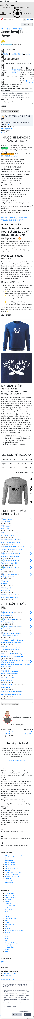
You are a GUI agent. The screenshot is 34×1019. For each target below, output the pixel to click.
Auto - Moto (9, 899)
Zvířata (7, 949)
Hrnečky (7, 901)
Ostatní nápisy (17, 29)
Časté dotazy (9, 860)
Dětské (20, 54)
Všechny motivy (10, 895)
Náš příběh (8, 881)
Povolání (7, 928)
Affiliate (7, 870)
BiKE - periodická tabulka (9, 597)
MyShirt (7, 951)
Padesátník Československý (10, 629)
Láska (7, 922)
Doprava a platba (10, 862)
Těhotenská (8, 941)
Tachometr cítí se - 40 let (9, 563)
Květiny (7, 920)
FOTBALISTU (26, 13)
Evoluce (7, 908)
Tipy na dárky (9, 893)
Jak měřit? (8, 866)
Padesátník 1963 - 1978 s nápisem (12, 656)
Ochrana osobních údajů (13, 872)
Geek (6, 912)
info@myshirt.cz (8, 975)
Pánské (5, 54)
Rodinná (7, 932)
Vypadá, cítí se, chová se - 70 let (12, 549)
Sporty (7, 937)
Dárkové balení (10, 864)
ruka (2, 129)
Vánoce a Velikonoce (12, 943)
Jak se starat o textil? (12, 868)
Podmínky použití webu (12, 876)
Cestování (8, 904)
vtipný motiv (9, 129)
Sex (6, 935)
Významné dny (10, 947)
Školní (7, 939)
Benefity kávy (5, 570)
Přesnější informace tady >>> (11, 156)
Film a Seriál (9, 910)
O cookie (8, 878)
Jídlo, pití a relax (10, 918)
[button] (20, 19)
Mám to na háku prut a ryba (10, 542)
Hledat (24, 24)
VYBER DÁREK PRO (6, 5)
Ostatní (27, 54)
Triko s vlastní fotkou (8, 622)
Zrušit (30, 24)
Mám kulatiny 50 (6, 680)
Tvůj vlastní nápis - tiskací (9, 636)
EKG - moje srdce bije (12, 906)
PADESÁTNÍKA (8, 7)
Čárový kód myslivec (8, 577)
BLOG (7, 858)
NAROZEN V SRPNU (22, 7)
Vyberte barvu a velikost (10, 111)
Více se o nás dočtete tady (17, 760)
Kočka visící (5, 528)
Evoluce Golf (5, 590)
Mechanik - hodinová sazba (10, 556)
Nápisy (7, 29)
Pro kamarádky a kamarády (14, 930)
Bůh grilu (4, 584)
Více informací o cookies (9, 1006)
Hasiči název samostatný (9, 673)
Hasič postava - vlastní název (11, 694)
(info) (9, 124)
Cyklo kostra (5, 687)
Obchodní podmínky (11, 874)
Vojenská (8, 945)
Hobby (7, 914)
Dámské (13, 54)
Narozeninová (9, 924)
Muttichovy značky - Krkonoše (11, 642)
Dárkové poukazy (10, 897)
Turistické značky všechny (10, 649)
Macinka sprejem (6, 615)
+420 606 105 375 (9, 973)
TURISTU (9, 13)
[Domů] (2, 29)
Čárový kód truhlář (7, 535)
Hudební (7, 916)
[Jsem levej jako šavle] (17, 335)
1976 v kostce (6, 522)
